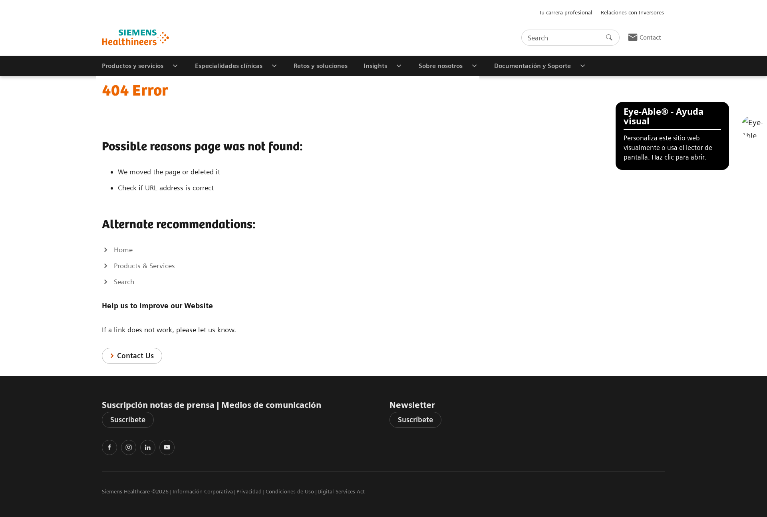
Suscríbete (127, 419)
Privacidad (249, 491)
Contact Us (135, 355)
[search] (609, 38)
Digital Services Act (341, 491)
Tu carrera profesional (565, 12)
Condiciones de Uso (290, 491)
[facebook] (109, 447)
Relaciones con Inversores (632, 12)
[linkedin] (147, 447)
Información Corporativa (203, 491)
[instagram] (128, 447)
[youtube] (167, 447)
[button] (752, 127)
